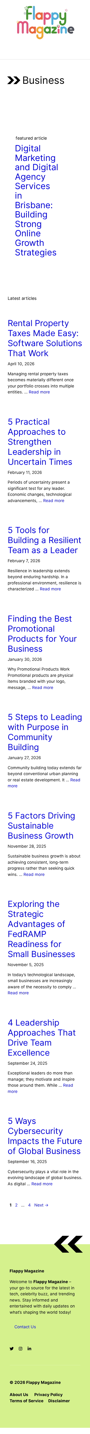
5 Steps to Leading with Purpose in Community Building (45, 732)
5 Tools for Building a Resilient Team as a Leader (44, 540)
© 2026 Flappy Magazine (35, 1382)
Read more (39, 392)
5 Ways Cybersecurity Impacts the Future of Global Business (45, 1136)
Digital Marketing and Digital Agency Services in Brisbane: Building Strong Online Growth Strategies (36, 200)
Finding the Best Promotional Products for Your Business (42, 634)
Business (18, 309)
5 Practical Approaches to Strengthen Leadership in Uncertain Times (40, 442)
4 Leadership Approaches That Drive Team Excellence (42, 1037)
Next (41, 1205)
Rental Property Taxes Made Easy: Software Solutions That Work (45, 338)
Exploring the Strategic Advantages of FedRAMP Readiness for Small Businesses (41, 929)
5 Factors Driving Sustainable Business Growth (41, 825)
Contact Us (25, 1326)
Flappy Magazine (27, 1271)
